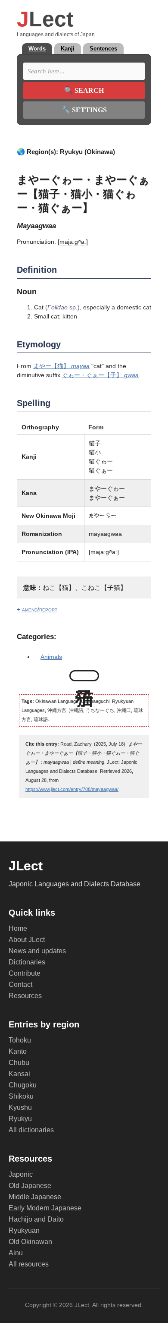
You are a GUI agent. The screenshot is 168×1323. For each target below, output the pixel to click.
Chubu (19, 1062)
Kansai (19, 1073)
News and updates (37, 950)
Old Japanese (30, 1185)
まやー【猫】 (61, 365)
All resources (29, 1264)
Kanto (18, 1051)
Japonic (21, 1174)
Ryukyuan (24, 1230)
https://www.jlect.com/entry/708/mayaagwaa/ (71, 789)
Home (18, 928)
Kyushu (20, 1107)
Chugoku (23, 1085)
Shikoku (21, 1096)
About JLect (27, 939)
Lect (45, 19)
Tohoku (20, 1040)
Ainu (16, 1253)
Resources (25, 995)
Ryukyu (20, 1118)
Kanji (68, 48)
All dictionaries (31, 1130)
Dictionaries (27, 962)
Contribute (24, 973)
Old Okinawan (30, 1241)
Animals (51, 656)
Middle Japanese (35, 1196)
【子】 (100, 375)
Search (84, 90)
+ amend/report (37, 609)
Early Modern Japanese (45, 1208)
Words (37, 48)
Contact (20, 984)
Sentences (103, 48)
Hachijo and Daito (36, 1219)
